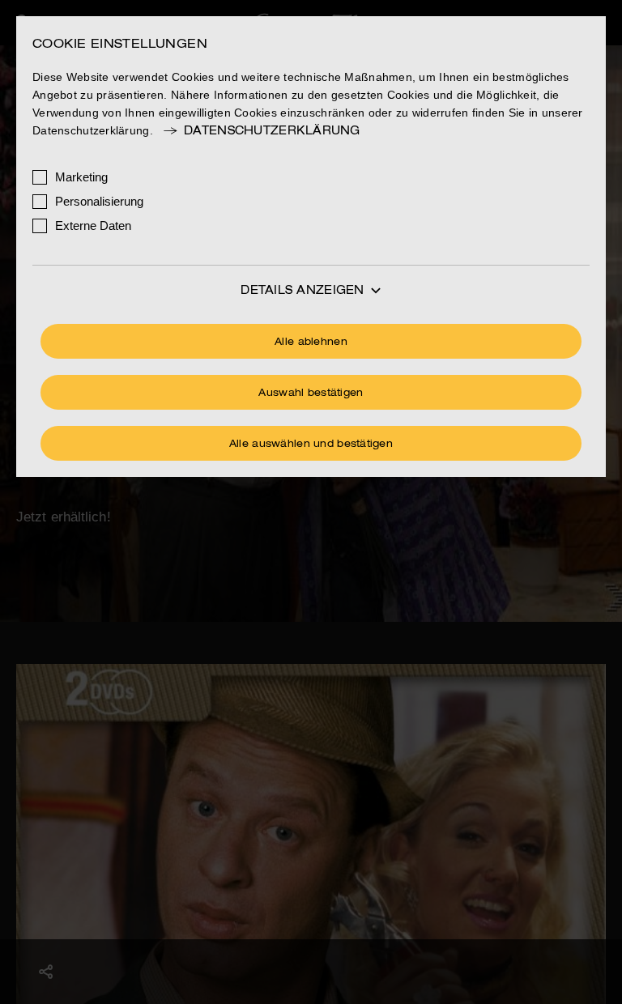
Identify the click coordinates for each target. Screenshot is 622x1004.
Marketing (81, 177)
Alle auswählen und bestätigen (311, 444)
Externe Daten (93, 225)
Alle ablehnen (311, 342)
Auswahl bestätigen (310, 393)
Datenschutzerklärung (272, 131)
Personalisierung (99, 201)
